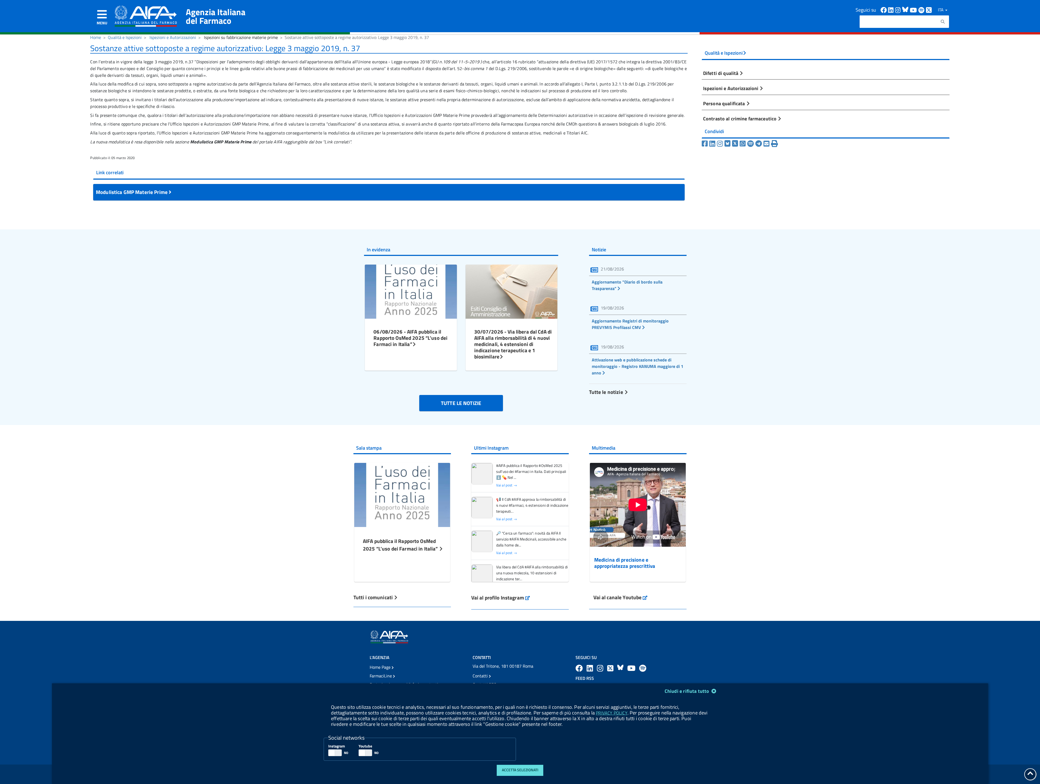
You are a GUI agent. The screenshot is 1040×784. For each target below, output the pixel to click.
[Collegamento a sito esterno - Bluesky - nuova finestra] (906, 9)
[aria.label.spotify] (642, 668)
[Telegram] (758, 144)
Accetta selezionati (520, 770)
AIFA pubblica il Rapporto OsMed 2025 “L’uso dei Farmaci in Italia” (401, 545)
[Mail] (766, 144)
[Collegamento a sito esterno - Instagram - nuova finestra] (898, 9)
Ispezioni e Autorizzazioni (173, 37)
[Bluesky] (728, 144)
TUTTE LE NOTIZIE (461, 403)
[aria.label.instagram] (601, 668)
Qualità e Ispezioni (125, 37)
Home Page (381, 667)
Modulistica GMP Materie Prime (132, 192)
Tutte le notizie (606, 392)
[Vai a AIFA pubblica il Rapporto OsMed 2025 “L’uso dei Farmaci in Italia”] (402, 494)
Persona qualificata (724, 103)
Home (95, 37)
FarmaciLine (381, 676)
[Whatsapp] (743, 144)
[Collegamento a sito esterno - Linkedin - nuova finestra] (891, 9)
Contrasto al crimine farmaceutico (740, 118)
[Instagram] (720, 144)
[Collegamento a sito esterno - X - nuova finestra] (929, 9)
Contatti (481, 676)
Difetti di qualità (721, 73)
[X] (735, 144)
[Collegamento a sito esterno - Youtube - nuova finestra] (914, 9)
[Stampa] (774, 144)
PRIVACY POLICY (611, 713)
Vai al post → (506, 485)
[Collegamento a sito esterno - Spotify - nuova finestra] (922, 9)
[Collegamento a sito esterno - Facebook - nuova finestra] (884, 9)
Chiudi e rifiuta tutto (687, 691)
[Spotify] (750, 144)
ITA (941, 9)
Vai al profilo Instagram (500, 597)
